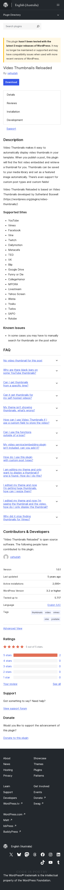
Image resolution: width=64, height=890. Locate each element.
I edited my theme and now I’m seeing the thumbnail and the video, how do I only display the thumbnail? (25, 503)
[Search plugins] (38, 26)
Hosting (8, 770)
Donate (40, 797)
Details (11, 94)
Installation (13, 111)
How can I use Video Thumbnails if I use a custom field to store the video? (26, 421)
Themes (38, 764)
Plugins (38, 770)
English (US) (54, 605)
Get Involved (41, 786)
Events (38, 792)
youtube (55, 619)
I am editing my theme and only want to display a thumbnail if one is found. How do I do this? (22, 472)
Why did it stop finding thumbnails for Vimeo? (17, 518)
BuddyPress (12, 831)
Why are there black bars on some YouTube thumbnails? (20, 371)
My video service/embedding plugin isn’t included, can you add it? (24, 446)
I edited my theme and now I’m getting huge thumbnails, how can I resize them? (20, 488)
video (48, 612)
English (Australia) (21, 846)
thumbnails (37, 612)
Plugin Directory (12, 14)
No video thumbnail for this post (22, 360)
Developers (10, 797)
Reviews (12, 103)
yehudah (12, 73)
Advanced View (12, 628)
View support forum (15, 708)
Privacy (7, 775)
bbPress (10, 826)
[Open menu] (58, 5)
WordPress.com (14, 814)
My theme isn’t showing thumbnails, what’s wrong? (19, 409)
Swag (39, 803)
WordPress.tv (13, 803)
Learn (6, 786)
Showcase (40, 758)
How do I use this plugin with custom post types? (18, 459)
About (7, 758)
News (6, 764)
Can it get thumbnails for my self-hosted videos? (18, 396)
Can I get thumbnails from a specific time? (15, 384)
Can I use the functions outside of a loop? (17, 434)
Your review (10, 684)
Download (11, 82)
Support (11, 128)
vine (47, 619)
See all (57, 684)
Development (15, 120)
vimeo (56, 612)
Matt (7, 820)
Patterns (39, 775)
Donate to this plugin (15, 737)
